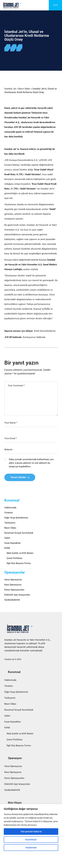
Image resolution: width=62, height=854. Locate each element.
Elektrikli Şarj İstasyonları (17, 594)
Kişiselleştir (31, 839)
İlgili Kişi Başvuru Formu (19, 563)
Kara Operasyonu (12, 584)
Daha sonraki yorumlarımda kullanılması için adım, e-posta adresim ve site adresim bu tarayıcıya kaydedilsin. (31, 463)
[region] (31, 829)
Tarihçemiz (9, 522)
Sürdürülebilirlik (12, 599)
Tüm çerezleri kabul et (31, 831)
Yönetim (8, 512)
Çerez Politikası (14, 558)
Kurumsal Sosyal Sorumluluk (18, 533)
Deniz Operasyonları (14, 589)
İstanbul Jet (10, 88)
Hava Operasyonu (13, 579)
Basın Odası (24, 88)
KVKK (7, 548)
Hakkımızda (10, 507)
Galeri (7, 538)
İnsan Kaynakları (12, 543)
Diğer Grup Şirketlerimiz (16, 517)
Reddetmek (31, 847)
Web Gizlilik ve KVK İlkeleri (20, 553)
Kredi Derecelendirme (45, 331)
